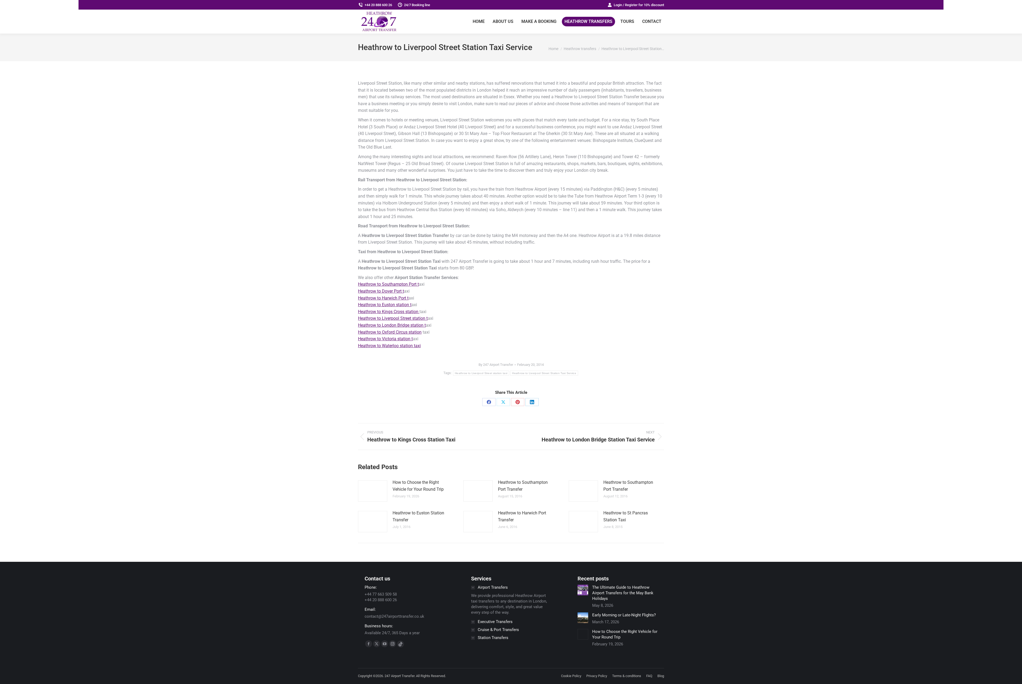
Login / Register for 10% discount (639, 5)
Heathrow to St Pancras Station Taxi (625, 516)
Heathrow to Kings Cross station (388, 311)
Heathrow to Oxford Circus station (390, 332)
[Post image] (372, 491)
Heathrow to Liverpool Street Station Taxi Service (544, 373)
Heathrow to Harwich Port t (383, 298)
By (496, 365)
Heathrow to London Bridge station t (392, 325)
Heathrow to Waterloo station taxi (389, 345)
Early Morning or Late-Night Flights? (624, 615)
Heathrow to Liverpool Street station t (393, 318)
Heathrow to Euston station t (384, 304)
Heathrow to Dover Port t (381, 291)
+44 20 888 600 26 (378, 5)
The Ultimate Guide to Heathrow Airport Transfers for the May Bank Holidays (622, 593)
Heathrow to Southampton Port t (388, 284)
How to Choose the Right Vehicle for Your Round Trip (418, 486)
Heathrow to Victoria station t (385, 338)
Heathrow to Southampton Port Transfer (523, 486)
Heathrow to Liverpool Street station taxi (481, 373)
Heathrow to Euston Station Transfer (418, 516)
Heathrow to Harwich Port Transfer (522, 516)
